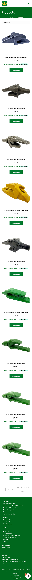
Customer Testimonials (9, 537)
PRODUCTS (6, 501)
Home (11, 17)
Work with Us (6, 539)
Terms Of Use (16, 578)
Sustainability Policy (16, 577)
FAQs (4, 541)
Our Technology (7, 533)
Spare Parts (6, 512)
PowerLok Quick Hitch (9, 503)
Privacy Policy (16, 575)
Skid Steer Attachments (9, 508)
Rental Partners (7, 524)
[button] (16, 70)
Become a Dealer (8, 520)
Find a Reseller (7, 522)
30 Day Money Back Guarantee (11, 535)
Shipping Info (6, 547)
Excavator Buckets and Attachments (13, 506)
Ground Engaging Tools (9, 510)
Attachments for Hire (9, 514)
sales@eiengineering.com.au (10, 559)
